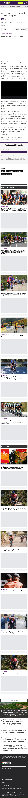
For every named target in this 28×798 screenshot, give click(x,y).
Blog (3, 19)
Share (4, 29)
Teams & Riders (11, 9)
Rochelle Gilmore (9, 19)
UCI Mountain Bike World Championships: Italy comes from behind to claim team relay (14, 732)
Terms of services (16, 155)
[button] (26, 3)
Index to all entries (7, 33)
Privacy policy (4, 774)
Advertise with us (5, 785)
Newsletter (24, 29)
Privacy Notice (18, 157)
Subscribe (21, 3)
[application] (14, 89)
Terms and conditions (6, 768)
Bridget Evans (9, 171)
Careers (3, 782)
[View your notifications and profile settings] (17, 3)
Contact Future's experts (7, 771)
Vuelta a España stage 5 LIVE (14, 6)
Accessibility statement (7, 779)
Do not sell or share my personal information (11, 788)
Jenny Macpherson (6, 174)
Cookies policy (5, 776)
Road (3, 171)
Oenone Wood (18, 171)
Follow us (17, 29)
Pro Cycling (4, 9)
